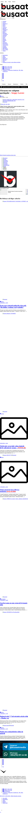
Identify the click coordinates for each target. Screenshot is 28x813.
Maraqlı (4, 39)
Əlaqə (4, 56)
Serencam (5, 42)
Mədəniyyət (5, 29)
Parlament (5, 47)
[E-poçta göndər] (4, 166)
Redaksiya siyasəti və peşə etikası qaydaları (11, 62)
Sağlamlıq (5, 35)
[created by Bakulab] (15, 810)
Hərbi (4, 37)
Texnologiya (5, 34)
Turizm (4, 50)
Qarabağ (4, 46)
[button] (4, 167)
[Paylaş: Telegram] (5, 162)
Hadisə (4, 24)
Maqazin (4, 28)
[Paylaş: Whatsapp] (5, 160)
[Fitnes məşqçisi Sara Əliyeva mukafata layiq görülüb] (9, 455)
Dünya (4, 26)
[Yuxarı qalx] (0, 812)
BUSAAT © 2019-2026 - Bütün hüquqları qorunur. (10, 796)
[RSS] (3, 80)
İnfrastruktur (5, 43)
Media (4, 41)
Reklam (4, 57)
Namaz (9, 1)
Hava (6, 1)
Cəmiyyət (5, 27)
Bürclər (13, 1)
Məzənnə (4, 59)
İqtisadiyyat (5, 23)
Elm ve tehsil (5, 49)
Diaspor (4, 36)
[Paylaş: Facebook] (5, 158)
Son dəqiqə (3, 599)
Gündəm (4, 21)
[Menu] (0, 10)
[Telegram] (15, 750)
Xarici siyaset (5, 44)
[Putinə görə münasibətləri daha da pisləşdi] (8, 725)
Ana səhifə (5, 798)
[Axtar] (13, 18)
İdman (4, 31)
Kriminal (4, 40)
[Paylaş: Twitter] (4, 159)
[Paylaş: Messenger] (5, 161)
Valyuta (2, 1)
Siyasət (4, 22)
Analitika (4, 30)
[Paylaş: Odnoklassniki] (6, 165)
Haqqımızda (5, 55)
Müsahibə (5, 33)
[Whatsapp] (15, 757)
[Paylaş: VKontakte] (5, 163)
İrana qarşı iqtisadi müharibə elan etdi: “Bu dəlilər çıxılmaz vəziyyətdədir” (13, 306)
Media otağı (5, 58)
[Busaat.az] (14, 9)
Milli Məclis (5, 48)
